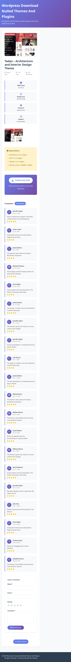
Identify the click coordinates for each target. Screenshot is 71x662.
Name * (10, 584)
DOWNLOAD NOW (22, 180)
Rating (9, 602)
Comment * (11, 611)
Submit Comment (16, 627)
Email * (9, 593)
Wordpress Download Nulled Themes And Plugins (20, 11)
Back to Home (21, 642)
